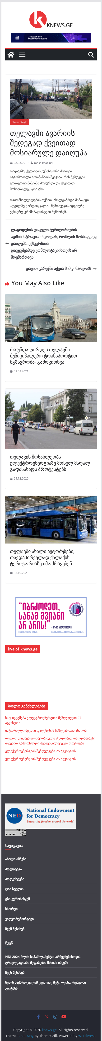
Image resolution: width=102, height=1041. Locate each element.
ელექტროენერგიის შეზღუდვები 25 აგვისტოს (40, 758)
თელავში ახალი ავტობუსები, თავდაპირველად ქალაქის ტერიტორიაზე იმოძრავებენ (42, 557)
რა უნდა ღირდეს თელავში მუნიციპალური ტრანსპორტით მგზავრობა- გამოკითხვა (43, 355)
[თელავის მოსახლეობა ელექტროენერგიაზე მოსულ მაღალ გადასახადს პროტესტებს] (51, 392)
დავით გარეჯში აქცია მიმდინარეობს (58, 268)
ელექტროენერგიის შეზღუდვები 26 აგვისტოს (40, 751)
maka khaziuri (43, 163)
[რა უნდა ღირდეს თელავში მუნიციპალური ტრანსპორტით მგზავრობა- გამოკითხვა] (51, 297)
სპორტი (11, 908)
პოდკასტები (14, 879)
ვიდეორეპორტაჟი (19, 919)
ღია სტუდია (14, 889)
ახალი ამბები (19, 122)
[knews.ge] (11, 54)
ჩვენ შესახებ (14, 928)
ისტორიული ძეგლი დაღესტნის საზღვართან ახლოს (46, 730)
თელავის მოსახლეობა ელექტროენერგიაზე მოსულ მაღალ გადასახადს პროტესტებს (50, 463)
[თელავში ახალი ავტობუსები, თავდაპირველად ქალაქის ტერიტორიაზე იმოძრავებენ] (51, 499)
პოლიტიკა (13, 869)
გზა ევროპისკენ (17, 899)
